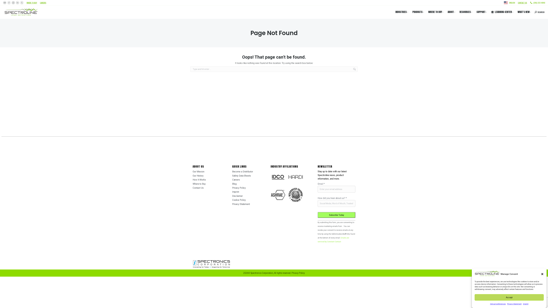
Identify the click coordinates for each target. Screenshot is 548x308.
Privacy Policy (239, 188)
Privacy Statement (514, 304)
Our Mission (198, 171)
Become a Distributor (242, 171)
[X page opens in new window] (22, 3)
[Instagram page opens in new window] (13, 3)
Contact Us (198, 188)
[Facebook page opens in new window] (9, 3)
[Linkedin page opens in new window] (17, 3)
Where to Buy (32, 2)
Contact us (522, 2)
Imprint (525, 304)
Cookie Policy (239, 200)
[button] (542, 274)
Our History (198, 175)
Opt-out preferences (498, 304)
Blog (234, 184)
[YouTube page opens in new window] (5, 3)
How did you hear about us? (332, 198)
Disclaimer (237, 196)
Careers (43, 2)
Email (321, 184)
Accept (509, 297)
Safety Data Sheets (241, 175)
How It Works (199, 179)
